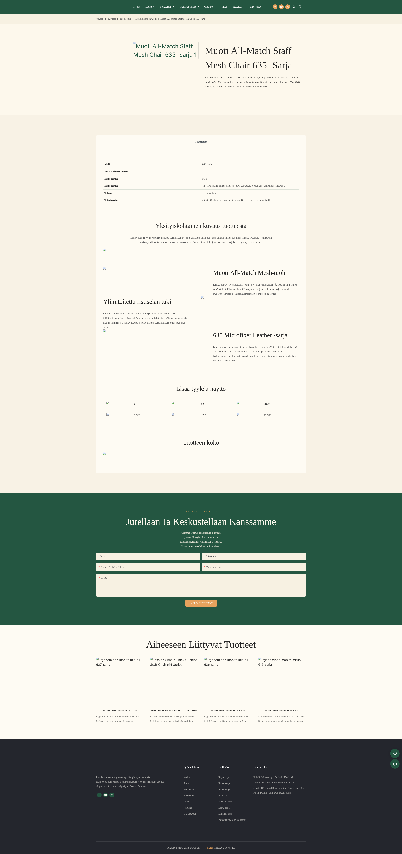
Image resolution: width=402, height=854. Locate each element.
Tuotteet (112, 18)
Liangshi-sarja (225, 813)
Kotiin (187, 777)
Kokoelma (189, 789)
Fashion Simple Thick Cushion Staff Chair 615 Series (174, 710)
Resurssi (188, 807)
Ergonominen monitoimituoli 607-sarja (120, 710)
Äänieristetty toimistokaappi (232, 819)
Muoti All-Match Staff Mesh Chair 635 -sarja (182, 18)
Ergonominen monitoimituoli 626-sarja (228, 710)
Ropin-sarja (224, 789)
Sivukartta (208, 847)
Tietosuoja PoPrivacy (224, 847)
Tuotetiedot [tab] (201, 141)
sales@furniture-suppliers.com (280, 782)
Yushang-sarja (225, 801)
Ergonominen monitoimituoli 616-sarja (282, 710)
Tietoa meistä (190, 795)
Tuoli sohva (125, 18)
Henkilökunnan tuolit (145, 18)
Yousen (99, 18)
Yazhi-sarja (223, 795)
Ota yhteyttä (190, 813)
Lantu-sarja (224, 807)
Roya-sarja (223, 777)
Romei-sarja (224, 783)
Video (187, 801)
